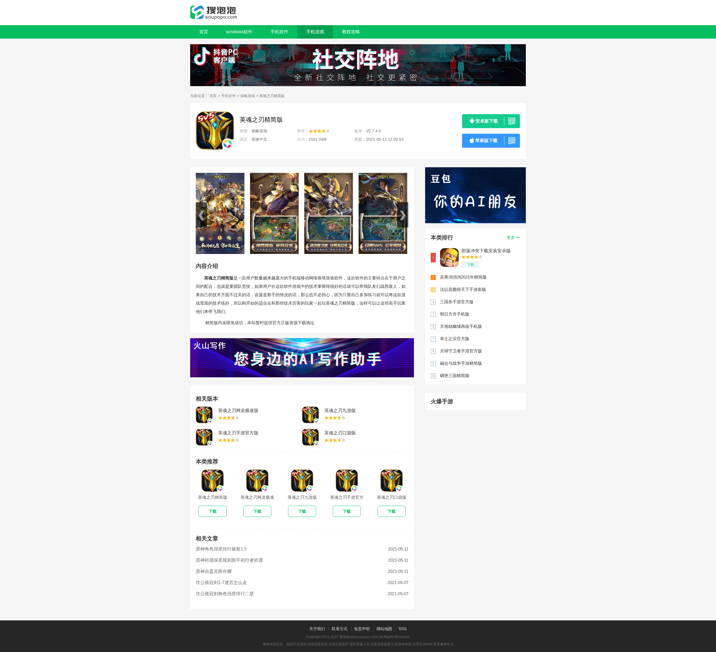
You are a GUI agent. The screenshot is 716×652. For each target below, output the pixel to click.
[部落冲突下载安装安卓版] (449, 257)
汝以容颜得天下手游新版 (463, 289)
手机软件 (228, 96)
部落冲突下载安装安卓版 (486, 250)
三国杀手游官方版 (457, 301)
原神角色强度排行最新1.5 (221, 549)
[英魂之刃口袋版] (310, 437)
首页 (203, 31)
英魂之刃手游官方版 (238, 432)
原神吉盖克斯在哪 (214, 571)
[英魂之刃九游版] (310, 414)
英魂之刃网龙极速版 (238, 410)
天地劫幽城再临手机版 (461, 326)
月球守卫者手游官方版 (461, 351)
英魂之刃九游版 (340, 410)
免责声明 (362, 629)
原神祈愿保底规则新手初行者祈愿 (229, 560)
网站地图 (384, 629)
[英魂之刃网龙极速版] (204, 414)
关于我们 (317, 629)
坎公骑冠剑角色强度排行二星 (225, 593)
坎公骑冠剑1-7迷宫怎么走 (221, 582)
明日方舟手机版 (454, 314)
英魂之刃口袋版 (340, 432)
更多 (511, 237)
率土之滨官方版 (454, 338)
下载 (470, 265)
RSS (403, 629)
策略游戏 (247, 96)
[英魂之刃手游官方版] (204, 437)
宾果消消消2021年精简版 (463, 277)
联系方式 (339, 629)
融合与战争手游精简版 (461, 363)
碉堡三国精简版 (454, 375)
